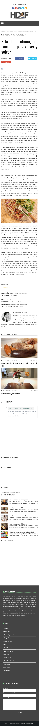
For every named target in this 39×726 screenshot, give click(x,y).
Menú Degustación (9, 635)
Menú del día (8, 641)
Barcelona (7, 667)
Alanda (10, 408)
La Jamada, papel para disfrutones (18, 524)
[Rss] (26, 8)
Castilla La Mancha (9, 661)
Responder (11, 416)
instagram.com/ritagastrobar (18, 304)
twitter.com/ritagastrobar (15, 306)
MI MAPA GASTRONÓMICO (19, 4)
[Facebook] (13, 8)
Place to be (7, 657)
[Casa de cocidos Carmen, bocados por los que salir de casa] (19, 348)
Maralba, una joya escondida (10, 393)
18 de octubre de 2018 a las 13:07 (24, 408)
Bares (5, 644)
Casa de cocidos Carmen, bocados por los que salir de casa (19, 364)
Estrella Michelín (8, 651)
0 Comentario (20, 35)
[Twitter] (22, 8)
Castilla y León (8, 648)
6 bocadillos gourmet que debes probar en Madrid (21, 532)
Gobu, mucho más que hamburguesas (18, 500)
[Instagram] (19, 8)
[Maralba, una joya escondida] (19, 378)
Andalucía (7, 674)
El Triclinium (11, 274)
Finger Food (7, 638)
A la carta (12, 34)
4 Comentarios (33, 390)
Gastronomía (6, 360)
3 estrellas (6, 34)
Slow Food (7, 670)
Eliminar (17, 416)
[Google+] (16, 8)
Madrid (6, 628)
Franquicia (7, 664)
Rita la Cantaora (10, 31)
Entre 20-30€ (19, 34)
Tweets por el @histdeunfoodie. (10, 492)
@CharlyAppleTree (28, 723)
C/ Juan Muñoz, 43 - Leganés (18, 293)
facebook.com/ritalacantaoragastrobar (21, 302)
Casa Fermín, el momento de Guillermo (18, 516)
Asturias (6, 654)
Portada (3, 31)
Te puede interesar (10, 334)
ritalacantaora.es (10, 300)
